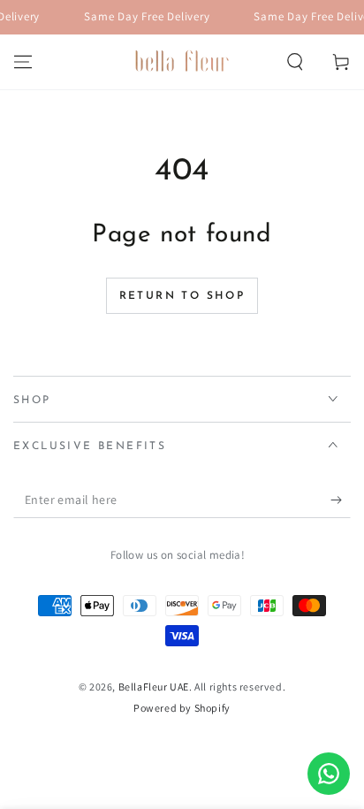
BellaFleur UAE (153, 686)
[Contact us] (328, 773)
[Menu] (23, 62)
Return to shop (182, 296)
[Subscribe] (340, 500)
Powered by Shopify (182, 707)
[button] (295, 62)
